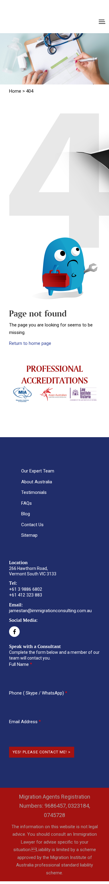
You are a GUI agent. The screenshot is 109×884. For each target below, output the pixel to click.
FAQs (26, 503)
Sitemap (29, 535)
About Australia (36, 482)
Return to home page (30, 343)
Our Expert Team (37, 471)
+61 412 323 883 (25, 595)
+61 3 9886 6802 (25, 589)
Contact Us (32, 524)
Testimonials (34, 492)
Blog (25, 514)
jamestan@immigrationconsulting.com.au (50, 610)
